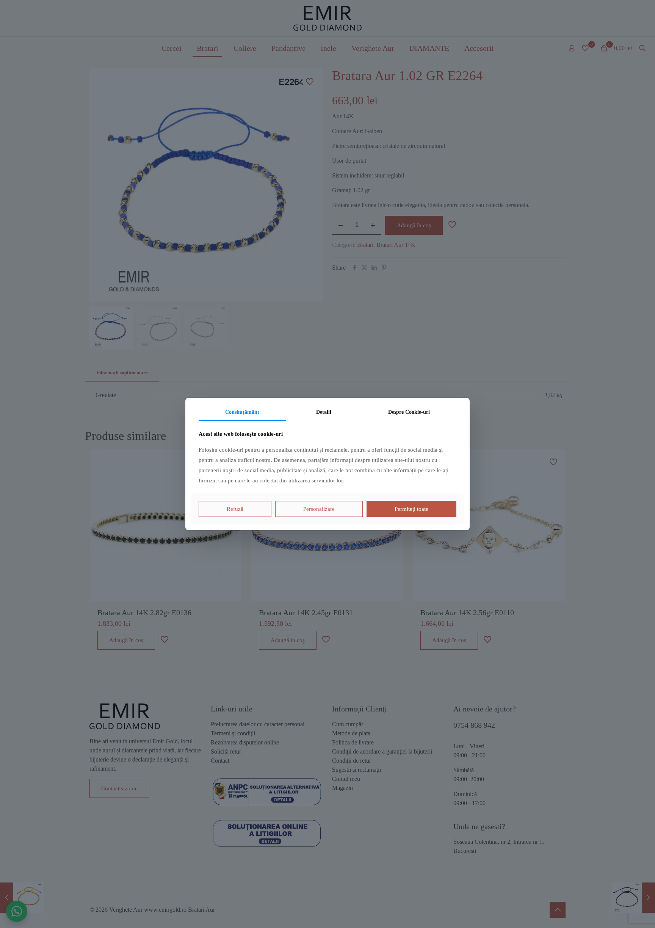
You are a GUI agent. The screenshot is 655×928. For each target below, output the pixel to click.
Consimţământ (242, 412)
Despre (409, 412)
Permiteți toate (411, 509)
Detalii (323, 412)
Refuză (235, 509)
